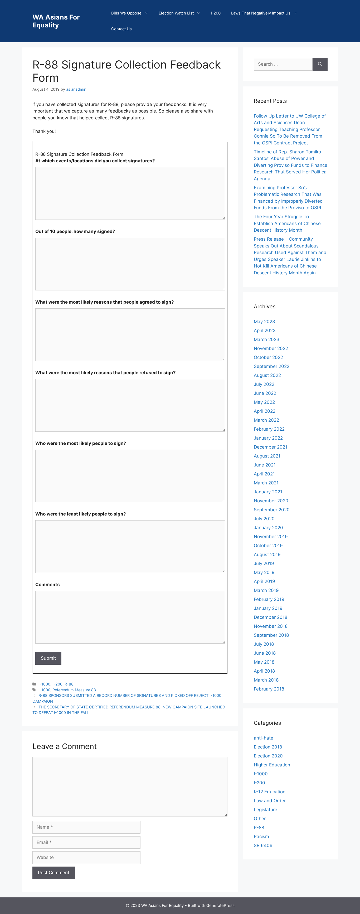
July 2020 (264, 518)
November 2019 (271, 536)
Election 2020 (268, 756)
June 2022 (265, 393)
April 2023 (265, 330)
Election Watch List (176, 13)
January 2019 (268, 608)
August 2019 (267, 554)
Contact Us (121, 28)
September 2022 (271, 366)
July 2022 (264, 384)
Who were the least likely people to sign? (80, 514)
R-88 (69, 684)
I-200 (216, 13)
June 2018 (265, 653)
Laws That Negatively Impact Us (260, 13)
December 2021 (270, 447)
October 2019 (268, 545)
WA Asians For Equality (56, 21)
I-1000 (44, 684)
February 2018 (269, 689)
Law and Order (270, 800)
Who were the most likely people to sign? (80, 443)
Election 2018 (268, 747)
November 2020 (271, 500)
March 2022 (266, 420)
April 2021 (264, 474)
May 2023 (264, 321)
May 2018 (264, 662)
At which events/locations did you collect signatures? (95, 160)
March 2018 (266, 680)
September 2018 (271, 635)
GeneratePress (220, 905)
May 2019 (264, 572)
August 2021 (267, 456)
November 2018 (271, 626)
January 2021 (268, 491)
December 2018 (270, 617)
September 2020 (272, 509)
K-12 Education (269, 791)
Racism (261, 836)
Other (260, 818)
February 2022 (269, 429)
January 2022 (268, 438)
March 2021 (266, 482)
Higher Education (272, 764)
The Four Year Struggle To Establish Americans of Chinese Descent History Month (287, 223)
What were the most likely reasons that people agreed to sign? (104, 302)
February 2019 (269, 599)
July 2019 (264, 563)
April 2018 (264, 671)
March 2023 (266, 339)
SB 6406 (263, 845)
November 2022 (271, 348)
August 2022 (267, 375)
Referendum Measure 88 (74, 690)
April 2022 (264, 411)
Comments (47, 584)
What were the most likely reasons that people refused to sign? (105, 372)
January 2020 (268, 527)
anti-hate (263, 738)
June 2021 (265, 465)
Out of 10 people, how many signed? (75, 231)
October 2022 (268, 357)
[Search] (320, 64)
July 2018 (264, 644)
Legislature (265, 809)
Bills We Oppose (126, 13)
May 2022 (264, 402)
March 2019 (266, 590)
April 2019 (264, 581)
